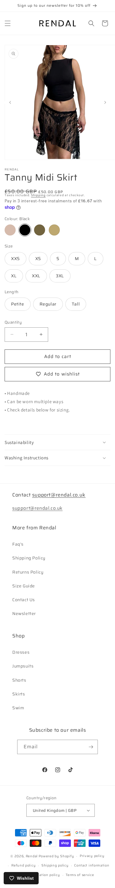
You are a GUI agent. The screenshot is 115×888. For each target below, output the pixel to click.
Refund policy (23, 865)
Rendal (32, 856)
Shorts (19, 680)
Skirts (18, 694)
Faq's (18, 544)
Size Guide (23, 585)
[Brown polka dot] (10, 230)
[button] (7, 23)
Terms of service (80, 875)
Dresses (20, 652)
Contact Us (23, 599)
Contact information (91, 865)
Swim (18, 707)
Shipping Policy (28, 558)
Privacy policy (92, 856)
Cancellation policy (43, 875)
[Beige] (54, 230)
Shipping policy (55, 865)
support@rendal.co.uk (59, 495)
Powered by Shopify (56, 856)
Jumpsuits (22, 666)
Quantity (13, 322)
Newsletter (24, 613)
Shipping (38, 195)
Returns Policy (27, 572)
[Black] (24, 230)
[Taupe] (39, 230)
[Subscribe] (91, 747)
